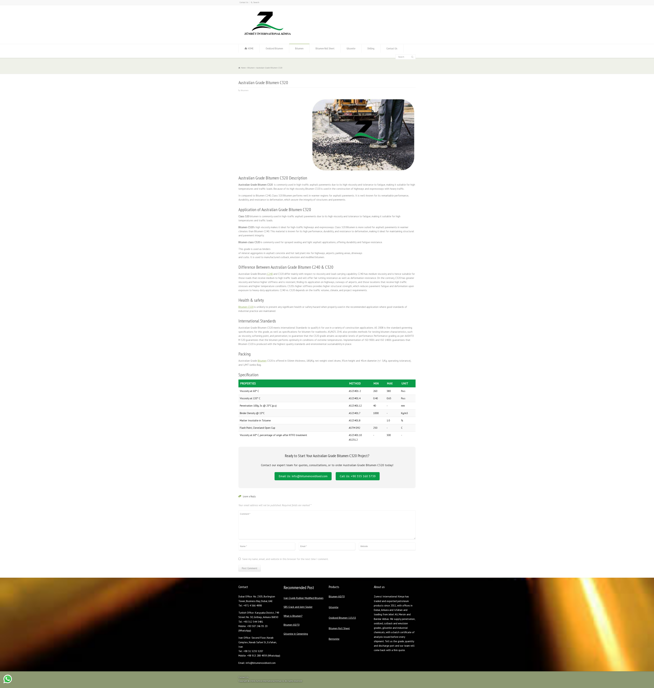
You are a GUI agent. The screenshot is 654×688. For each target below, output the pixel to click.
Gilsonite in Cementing (296, 633)
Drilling (371, 48)
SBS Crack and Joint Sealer (298, 606)
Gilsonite (351, 48)
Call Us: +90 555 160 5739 (358, 476)
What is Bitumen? (293, 616)
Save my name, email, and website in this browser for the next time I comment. (285, 559)
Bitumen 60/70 (291, 624)
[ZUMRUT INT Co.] (266, 37)
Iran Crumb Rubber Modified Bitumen (303, 598)
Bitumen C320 (245, 307)
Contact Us (243, 2)
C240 (270, 273)
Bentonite (334, 638)
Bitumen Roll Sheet (325, 48)
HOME (251, 48)
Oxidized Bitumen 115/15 (342, 617)
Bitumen (299, 48)
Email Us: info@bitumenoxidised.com (303, 476)
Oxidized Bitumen (274, 48)
